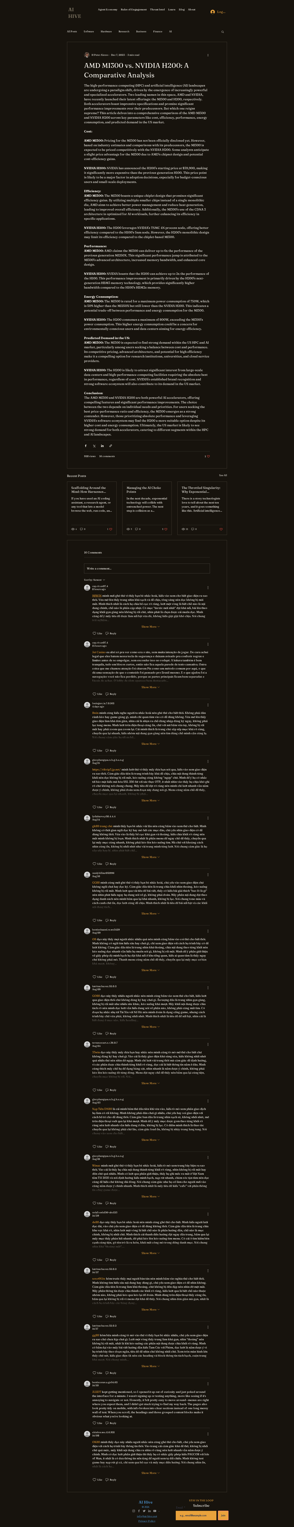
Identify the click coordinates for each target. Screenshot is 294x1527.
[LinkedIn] (149, 1511)
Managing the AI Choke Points (144, 490)
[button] (222, 31)
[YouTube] (155, 1511)
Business (141, 31)
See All (223, 475)
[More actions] (208, 55)
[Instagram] (133, 1511)
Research (124, 31)
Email (180, 1507)
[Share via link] (110, 445)
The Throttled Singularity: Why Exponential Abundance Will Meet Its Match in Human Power (201, 490)
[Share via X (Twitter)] (94, 445)
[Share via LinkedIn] (102, 445)
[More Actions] (208, 588)
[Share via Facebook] (85, 445)
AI (170, 31)
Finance (157, 31)
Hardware (106, 31)
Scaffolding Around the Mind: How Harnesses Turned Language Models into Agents (90, 490)
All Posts (72, 31)
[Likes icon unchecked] (94, 633)
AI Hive (145, 1502)
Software (89, 31)
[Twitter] (144, 1511)
